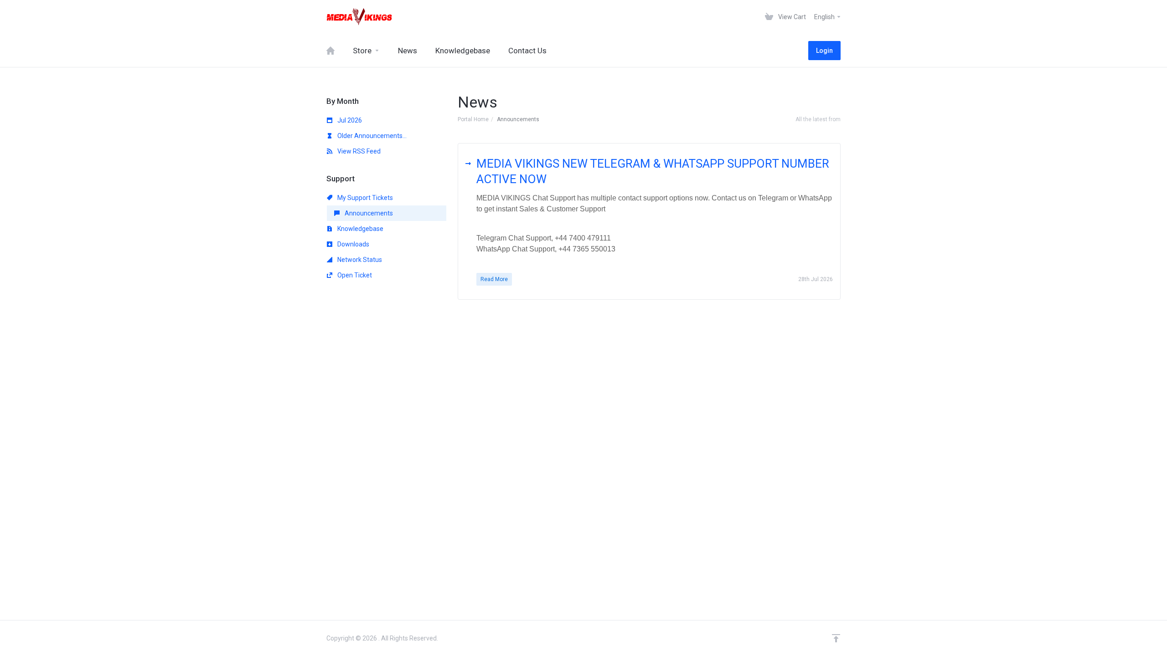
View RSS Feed (358, 151)
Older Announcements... (371, 135)
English (825, 16)
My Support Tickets (364, 197)
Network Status (359, 259)
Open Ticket (354, 275)
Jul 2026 (349, 120)
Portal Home (473, 119)
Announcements (368, 213)
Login (824, 50)
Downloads (352, 244)
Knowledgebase (359, 228)
